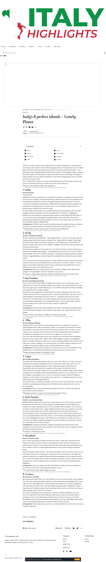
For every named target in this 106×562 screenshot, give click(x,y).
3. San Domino (30, 156)
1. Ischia (28, 150)
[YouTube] (5, 56)
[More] (35, 127)
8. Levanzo (58, 159)
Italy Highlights (34, 131)
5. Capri (58, 150)
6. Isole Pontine (59, 153)
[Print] (32, 127)
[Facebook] (1, 56)
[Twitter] (3, 56)
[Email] (29, 127)
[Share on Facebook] (24, 127)
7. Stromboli (59, 156)
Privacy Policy (48, 559)
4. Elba (28, 159)
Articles (26, 112)
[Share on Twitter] (27, 127)
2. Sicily (28, 153)
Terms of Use (57, 559)
